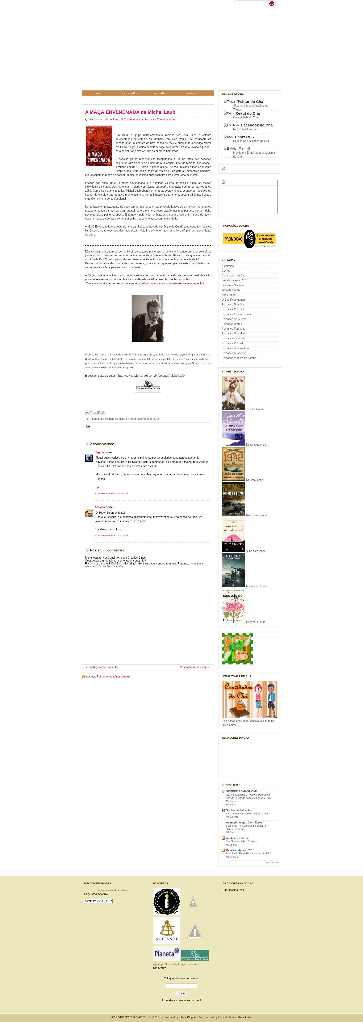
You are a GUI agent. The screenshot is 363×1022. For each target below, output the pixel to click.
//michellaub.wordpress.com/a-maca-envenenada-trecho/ (169, 283)
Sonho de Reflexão (238, 810)
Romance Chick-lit (233, 309)
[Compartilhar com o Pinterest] (103, 413)
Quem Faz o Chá (128, 93)
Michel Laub (111, 119)
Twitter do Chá (250, 102)
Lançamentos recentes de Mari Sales (247, 813)
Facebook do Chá (257, 125)
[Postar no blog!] (91, 413)
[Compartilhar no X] (95, 413)
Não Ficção (228, 294)
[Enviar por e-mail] (87, 413)
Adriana (100, 507)
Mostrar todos (272, 862)
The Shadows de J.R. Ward (241, 841)
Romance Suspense (234, 353)
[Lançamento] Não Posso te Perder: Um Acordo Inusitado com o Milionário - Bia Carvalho (248, 798)
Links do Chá (159, 93)
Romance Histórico (233, 333)
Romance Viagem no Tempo (239, 357)
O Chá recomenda (132, 119)
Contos (226, 270)
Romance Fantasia (233, 328)
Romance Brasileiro (233, 304)
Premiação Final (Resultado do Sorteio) (248, 853)
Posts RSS (244, 137)
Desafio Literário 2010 (235, 280)
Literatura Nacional (233, 285)
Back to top (245, 1017)
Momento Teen (231, 290)
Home (98, 93)
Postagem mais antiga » (195, 667)
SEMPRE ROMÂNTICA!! (241, 791)
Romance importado (234, 338)
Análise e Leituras (237, 838)
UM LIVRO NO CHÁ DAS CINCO (131, 1017)
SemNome (123, 890)
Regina (99, 452)
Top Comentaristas (105, 890)
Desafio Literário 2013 (240, 850)
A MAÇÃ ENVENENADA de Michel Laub (130, 112)
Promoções (191, 93)
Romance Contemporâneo (160, 119)
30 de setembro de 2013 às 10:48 (111, 535)
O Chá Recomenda (233, 299)
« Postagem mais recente (101, 667)
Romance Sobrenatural (235, 348)
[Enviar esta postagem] (87, 426)
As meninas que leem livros (244, 822)
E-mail (244, 149)
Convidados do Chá (233, 275)
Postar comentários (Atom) (113, 676)
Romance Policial (232, 343)
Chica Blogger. (188, 1017)
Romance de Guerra (234, 319)
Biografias (228, 265)
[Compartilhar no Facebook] (99, 413)
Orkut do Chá (248, 113)
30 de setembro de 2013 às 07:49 (111, 493)
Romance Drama (232, 323)
